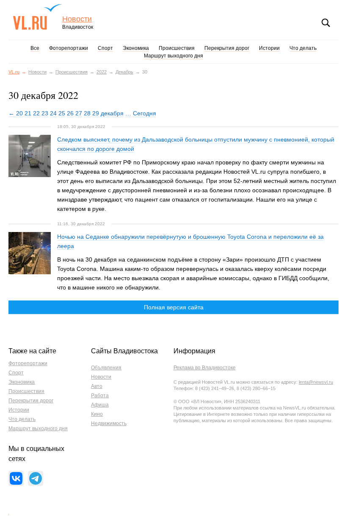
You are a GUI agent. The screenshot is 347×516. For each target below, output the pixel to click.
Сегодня (144, 113)
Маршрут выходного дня (173, 56)
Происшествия (177, 48)
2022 (101, 71)
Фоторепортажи (68, 48)
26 (70, 113)
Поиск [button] (326, 23)
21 (28, 113)
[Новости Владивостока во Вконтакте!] (16, 478)
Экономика (136, 48)
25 (61, 113)
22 (36, 113)
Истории (269, 48)
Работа (100, 396)
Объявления (106, 368)
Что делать (303, 48)
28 (87, 113)
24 (53, 113)
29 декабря (108, 113)
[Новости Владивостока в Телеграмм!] (35, 478)
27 (78, 113)
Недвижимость (109, 423)
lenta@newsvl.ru (316, 382)
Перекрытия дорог (226, 48)
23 (44, 113)
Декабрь (124, 71)
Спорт (105, 48)
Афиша (100, 405)
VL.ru (37, 17)
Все (34, 48)
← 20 (15, 113)
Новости (77, 19)
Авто (96, 386)
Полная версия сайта (174, 307)
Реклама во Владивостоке (205, 368)
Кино (97, 414)
